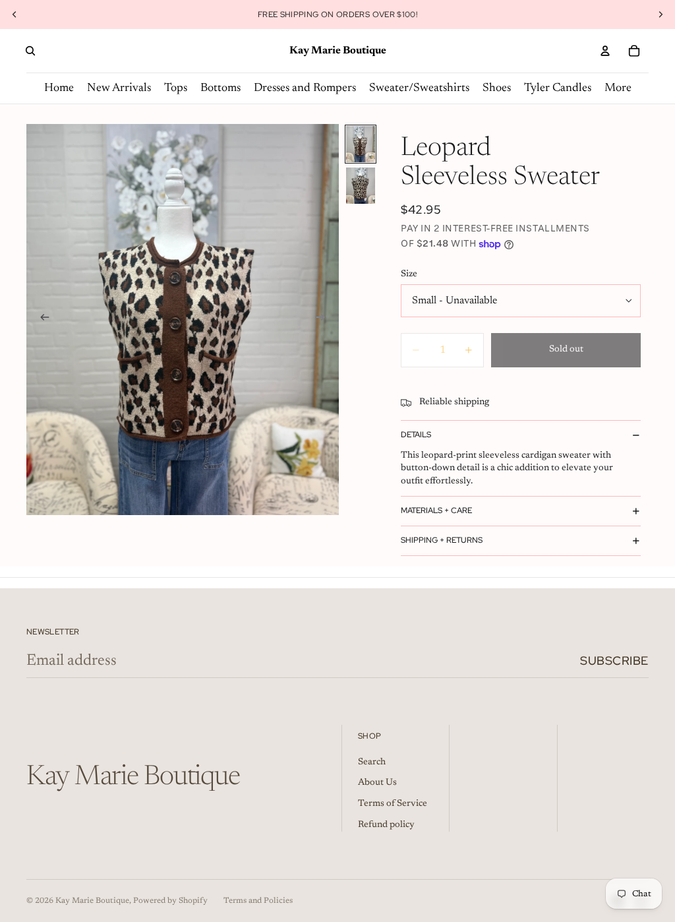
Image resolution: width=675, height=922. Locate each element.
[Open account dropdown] (605, 50)
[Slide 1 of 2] (360, 144)
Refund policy (386, 825)
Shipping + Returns (442, 540)
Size (409, 274)
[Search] (30, 50)
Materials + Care (436, 510)
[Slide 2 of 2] (360, 186)
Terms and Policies (258, 901)
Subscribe (614, 660)
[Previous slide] (14, 14)
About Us (377, 782)
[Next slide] (660, 14)
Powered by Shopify (170, 901)
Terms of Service (392, 804)
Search (372, 762)
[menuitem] (618, 88)
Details (416, 434)
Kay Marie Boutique (92, 901)
